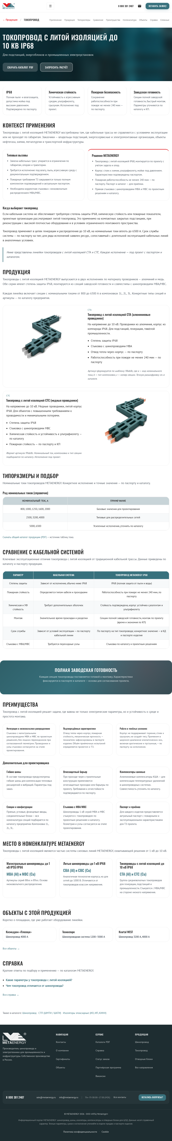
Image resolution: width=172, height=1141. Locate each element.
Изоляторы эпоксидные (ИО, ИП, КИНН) (84, 1013)
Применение (55, 20)
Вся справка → (11, 994)
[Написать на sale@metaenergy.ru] (139, 6)
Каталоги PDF (103, 1042)
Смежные (164, 20)
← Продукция (10, 19)
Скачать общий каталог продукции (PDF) (25, 537)
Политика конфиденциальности (80, 1131)
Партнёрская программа (108, 1067)
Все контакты (120, 1097)
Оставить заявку (157, 6)
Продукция (69, 20)
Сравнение (98, 20)
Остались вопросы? (152, 1097)
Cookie (105, 1131)
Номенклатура (129, 20)
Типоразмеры (83, 20)
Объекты (143, 20)
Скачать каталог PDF (20, 67)
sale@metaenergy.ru (46, 1097)
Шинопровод (29, 1013)
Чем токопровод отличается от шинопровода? (34, 986)
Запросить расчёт (56, 67)
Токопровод (141, 1050)
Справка (154, 20)
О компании (62, 1050)
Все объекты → (11, 948)
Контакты (61, 1042)
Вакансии (100, 1076)
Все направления (144, 1067)
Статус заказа (103, 1059)
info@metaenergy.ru (68, 1097)
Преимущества (113, 20)
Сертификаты (63, 1059)
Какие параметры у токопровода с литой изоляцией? (39, 980)
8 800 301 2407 (126, 6)
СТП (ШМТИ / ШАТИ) (49, 1013)
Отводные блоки (144, 1059)
